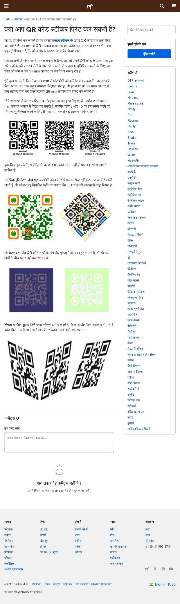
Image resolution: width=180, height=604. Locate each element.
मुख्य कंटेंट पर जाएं (3, 3)
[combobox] (151, 29)
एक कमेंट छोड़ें (12, 428)
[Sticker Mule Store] (147, 569)
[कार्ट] (174, 6)
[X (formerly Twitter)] (155, 569)
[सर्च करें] (161, 6)
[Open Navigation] (6, 6)
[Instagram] (163, 569)
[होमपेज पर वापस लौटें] (90, 6)
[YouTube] (171, 569)
